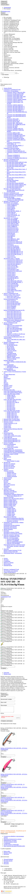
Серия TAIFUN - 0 (12, 213)
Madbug (6, 431)
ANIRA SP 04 (10, 398)
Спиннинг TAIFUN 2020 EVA (15, 105)
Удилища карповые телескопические (13, 194)
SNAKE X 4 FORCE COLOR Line (16, 334)
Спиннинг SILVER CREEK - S (15, 145)
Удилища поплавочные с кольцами (13, 195)
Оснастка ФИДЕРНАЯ (13, 539)
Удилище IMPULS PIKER (14, 198)
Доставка (6, 559)
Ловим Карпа (7, 479)
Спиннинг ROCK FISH (13, 121)
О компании (7, 561)
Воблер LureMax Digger (10, 500)
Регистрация (7, 8)
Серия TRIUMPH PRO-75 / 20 (15, 253)
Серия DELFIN (11, 233)
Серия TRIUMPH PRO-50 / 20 (15, 251)
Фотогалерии (7, 564)
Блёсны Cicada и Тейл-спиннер (12, 294)
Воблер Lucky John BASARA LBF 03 (13, 498)
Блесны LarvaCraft (8, 448)
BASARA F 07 (11, 406)
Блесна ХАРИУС (11, 307)
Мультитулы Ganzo (9, 465)
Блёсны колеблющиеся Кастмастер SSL (14, 310)
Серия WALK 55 (11, 216)
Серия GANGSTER (12, 265)
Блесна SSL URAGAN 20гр (14, 314)
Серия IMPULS (11, 236)
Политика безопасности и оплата (12, 839)
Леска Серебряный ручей (10, 322)
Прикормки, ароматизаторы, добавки (13, 522)
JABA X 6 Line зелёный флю (14, 325)
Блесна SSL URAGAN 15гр (14, 313)
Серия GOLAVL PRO (12, 267)
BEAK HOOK (10, 348)
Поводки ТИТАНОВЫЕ (13, 543)
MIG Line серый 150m (13, 331)
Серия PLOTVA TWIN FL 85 (14, 241)
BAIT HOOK (10, 346)
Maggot (6, 377)
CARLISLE (10, 352)
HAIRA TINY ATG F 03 (13, 412)
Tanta (5, 380)
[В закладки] (1, 591)
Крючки (6, 482)
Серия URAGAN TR (12, 286)
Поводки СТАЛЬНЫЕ (13, 540)
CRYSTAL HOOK (11, 350)
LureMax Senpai (11, 514)
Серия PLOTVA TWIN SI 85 (14, 271)
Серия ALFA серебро (12, 447)
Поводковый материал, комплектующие (14, 544)
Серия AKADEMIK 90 (13, 220)
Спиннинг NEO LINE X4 (13, 149)
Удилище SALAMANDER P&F (15, 200)
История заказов (8, 860)
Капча (2, 713)
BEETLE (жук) (8, 387)
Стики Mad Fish (8, 437)
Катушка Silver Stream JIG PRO (15, 163)
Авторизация (7, 7)
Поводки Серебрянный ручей (12, 536)
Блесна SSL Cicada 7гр (13, 296)
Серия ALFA (10, 445)
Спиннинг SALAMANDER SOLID (16, 114)
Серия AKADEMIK (12, 219)
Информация (4, 833)
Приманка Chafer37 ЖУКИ (11, 454)
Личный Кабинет (8, 859)
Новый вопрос (4, 694)
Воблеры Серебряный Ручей (11, 201)
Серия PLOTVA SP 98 (12, 229)
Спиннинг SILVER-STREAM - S (15, 109)
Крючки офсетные (8, 360)
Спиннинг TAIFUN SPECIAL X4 (16, 151)
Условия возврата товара (10, 841)
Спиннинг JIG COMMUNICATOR (16, 124)
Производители (8, 565)
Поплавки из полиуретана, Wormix (13, 533)
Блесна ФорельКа (11, 306)
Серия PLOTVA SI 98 (12, 230)
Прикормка (7, 486)
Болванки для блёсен (12, 521)
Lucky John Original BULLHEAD (12, 391)
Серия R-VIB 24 (11, 274)
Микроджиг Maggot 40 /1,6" (14, 496)
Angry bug (6, 430)
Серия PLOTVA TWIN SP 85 (14, 243)
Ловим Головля (8, 477)
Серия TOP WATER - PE (13, 215)
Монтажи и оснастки (9, 484)
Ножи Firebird (7, 459)
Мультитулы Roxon (9, 468)
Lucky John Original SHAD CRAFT (13, 392)
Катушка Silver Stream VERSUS (15, 186)
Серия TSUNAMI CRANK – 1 (15, 254)
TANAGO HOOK (11, 359)
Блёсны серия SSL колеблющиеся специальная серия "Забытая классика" (14, 319)
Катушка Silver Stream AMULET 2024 (17, 162)
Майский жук (7, 456)
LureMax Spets (10, 515)
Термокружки (10, 472)
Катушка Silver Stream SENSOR (15, 183)
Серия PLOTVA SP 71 (12, 232)
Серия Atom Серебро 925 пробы (12, 435)
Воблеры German (8, 422)
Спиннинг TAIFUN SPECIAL (15, 100)
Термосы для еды (11, 475)
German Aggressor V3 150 (10, 423)
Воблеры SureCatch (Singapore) (12, 420)
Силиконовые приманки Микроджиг (13, 494)
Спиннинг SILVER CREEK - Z (15, 110)
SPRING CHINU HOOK (13, 357)
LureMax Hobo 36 (11, 511)
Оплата (6, 558)
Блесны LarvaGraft (8, 497)
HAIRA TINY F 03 (12, 413)
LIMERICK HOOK (12, 354)
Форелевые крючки (9, 493)
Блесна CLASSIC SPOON (14, 321)
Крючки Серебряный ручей (11, 342)
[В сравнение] (2, 591)
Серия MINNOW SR (12, 240)
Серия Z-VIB (10, 292)
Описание (6, 672)
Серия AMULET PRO (13, 223)
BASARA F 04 (11, 403)
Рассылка (6, 863)
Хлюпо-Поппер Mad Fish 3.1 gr (12, 440)
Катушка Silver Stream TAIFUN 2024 (16, 165)
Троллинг (6, 549)
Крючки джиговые (9, 364)
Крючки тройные (8, 368)
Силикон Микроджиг (9, 374)
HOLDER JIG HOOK (12, 367)
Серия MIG (10, 237)
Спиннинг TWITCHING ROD (15, 95)
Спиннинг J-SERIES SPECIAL (15, 128)
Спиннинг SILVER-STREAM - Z (15, 106)
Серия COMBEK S (12, 205)
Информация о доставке (10, 840)
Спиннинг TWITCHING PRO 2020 (16, 96)
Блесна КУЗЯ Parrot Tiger (13, 304)
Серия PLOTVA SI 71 (12, 227)
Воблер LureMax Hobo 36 (10, 503)
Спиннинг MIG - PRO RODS (14, 123)
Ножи (5, 458)
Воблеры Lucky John (9, 389)
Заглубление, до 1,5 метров (11, 218)
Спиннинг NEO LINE (13, 119)
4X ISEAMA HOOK (12, 345)
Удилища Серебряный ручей (11, 193)
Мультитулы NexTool (9, 466)
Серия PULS (10, 244)
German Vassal (7, 427)
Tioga (5, 381)
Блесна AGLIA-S (11, 300)
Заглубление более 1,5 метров (12, 258)
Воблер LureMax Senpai (10, 504)
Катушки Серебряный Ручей (11, 159)
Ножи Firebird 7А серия (13, 461)
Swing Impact (7, 378)
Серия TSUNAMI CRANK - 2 (15, 282)
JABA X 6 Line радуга (13, 327)
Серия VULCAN (11, 257)
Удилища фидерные (9, 197)
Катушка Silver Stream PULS (14, 187)
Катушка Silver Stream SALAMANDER (12, 181)
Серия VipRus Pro (11, 289)
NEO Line (9, 332)
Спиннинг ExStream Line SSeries (15, 138)
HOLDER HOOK (11, 353)
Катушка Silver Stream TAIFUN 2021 (16, 184)
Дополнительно (5, 856)
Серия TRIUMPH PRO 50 (13, 250)
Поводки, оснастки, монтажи (11, 535)
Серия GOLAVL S (11, 268)
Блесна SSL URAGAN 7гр (14, 311)
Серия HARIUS (11, 234)
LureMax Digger (11, 508)
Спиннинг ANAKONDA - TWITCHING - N (14, 143)
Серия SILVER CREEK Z (13, 248)
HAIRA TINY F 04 (12, 415)
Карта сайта (7, 851)
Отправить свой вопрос (6, 720)
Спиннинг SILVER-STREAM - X (16, 107)
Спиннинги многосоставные (11, 148)
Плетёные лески (8, 324)
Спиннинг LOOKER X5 (13, 155)
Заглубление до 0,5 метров (11, 202)
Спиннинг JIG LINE (12, 126)
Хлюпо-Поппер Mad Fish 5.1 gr (12, 441)
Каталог (3, 13)
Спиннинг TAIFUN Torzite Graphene (16, 99)
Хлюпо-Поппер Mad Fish (10, 438)
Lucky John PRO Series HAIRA (12, 410)
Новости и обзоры (8, 562)
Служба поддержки (6, 848)
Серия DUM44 (11, 206)
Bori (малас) (7, 388)
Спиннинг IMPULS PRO (13, 132)
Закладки (6, 862)
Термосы (6, 469)
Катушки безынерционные (11, 160)
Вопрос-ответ (7, 674)
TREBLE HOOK (11, 370)
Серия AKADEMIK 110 (13, 222)
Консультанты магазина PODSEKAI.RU (14, 846)
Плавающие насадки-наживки (12, 525)
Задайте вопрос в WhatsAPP (11, 844)
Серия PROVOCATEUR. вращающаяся (14, 452)
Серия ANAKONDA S (13, 225)
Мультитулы (7, 462)
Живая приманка (8, 529)
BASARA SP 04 (11, 408)
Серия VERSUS (11, 287)
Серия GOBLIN (11, 208)
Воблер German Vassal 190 (11, 551)
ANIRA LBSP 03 (11, 396)
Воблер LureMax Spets (9, 505)
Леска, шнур (7, 483)
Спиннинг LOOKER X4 (13, 156)
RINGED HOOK (11, 356)
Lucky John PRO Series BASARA (12, 399)
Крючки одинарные (9, 343)
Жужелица (6, 455)
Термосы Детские (11, 473)
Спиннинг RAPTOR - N (13, 120)
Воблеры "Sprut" (8, 385)
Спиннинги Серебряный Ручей (12, 89)
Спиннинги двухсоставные (11, 91)
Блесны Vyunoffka (8, 442)
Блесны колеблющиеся (10, 444)
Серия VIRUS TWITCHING (14, 290)
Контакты (6, 854)
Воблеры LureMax (8, 507)
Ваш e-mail (3, 702)
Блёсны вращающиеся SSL (11, 299)
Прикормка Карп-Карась (10, 528)
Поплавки (6, 530)
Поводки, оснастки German (11, 537)
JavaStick (6, 375)
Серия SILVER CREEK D (14, 264)
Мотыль (6, 382)
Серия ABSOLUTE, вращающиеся (13, 449)
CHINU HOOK (11, 349)
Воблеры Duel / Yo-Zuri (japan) (12, 419)
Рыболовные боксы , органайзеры (13, 553)
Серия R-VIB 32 (11, 275)
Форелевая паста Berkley (10, 491)
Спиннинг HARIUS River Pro (15, 134)
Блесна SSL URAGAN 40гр (14, 317)
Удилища (6, 487)
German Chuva (7, 424)
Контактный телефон (6, 699)
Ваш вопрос (4, 705)
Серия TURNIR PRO (12, 283)
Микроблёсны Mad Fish (10, 516)
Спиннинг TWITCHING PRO (15, 98)
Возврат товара (8, 852)
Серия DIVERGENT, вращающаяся (13, 451)
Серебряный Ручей (6, 596)
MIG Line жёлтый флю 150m (14, 329)
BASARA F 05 (11, 405)
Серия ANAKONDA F (13, 204)
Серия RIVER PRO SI (12, 278)
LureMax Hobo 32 (11, 509)
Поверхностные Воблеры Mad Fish (13, 428)
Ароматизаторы (8, 523)
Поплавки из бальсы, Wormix (11, 532)
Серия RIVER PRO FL (13, 246)
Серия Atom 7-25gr (9, 434)
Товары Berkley (8, 88)
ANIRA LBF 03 (11, 395)
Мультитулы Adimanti (9, 463)
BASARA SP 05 (11, 409)
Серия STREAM (11, 212)
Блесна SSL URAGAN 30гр (14, 315)
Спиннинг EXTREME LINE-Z (15, 137)
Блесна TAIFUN (11, 308)
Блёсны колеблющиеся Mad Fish (15, 519)
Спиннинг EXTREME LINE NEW (16, 135)
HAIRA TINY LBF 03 (12, 416)
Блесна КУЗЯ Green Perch (13, 303)
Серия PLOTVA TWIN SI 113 (14, 261)
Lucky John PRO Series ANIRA (12, 394)
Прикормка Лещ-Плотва (10, 526)
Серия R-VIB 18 (11, 272)
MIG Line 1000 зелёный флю (14, 328)
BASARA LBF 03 (11, 401)
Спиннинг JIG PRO (12, 127)
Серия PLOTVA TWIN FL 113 (15, 260)
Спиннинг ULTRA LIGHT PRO (15, 93)
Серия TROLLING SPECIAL (14, 280)
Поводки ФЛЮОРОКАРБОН (15, 542)
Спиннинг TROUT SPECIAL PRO (16, 92)
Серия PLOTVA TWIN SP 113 (15, 262)
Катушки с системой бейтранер (12, 188)
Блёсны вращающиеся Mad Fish (15, 518)
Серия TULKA (11, 255)
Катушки (6, 480)
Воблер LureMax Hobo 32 (10, 501)
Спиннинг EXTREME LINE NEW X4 (17, 158)
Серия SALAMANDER (13, 247)
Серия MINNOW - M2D (13, 239)
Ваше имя (3, 696)
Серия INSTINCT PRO (13, 269)
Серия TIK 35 (10, 279)
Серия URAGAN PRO (13, 285)
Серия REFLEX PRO (12, 276)
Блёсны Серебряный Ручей (11, 293)
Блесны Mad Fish (8, 433)
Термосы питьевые (12, 476)
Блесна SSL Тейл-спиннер (14, 297)
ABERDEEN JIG (11, 366)
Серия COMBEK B (12, 226)
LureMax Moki (10, 512)
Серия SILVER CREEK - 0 (14, 211)
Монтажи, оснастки (9, 490)
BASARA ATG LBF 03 (13, 402)
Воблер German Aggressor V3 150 (12, 550)
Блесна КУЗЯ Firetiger (12, 301)
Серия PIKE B (10, 209)
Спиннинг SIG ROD (12, 146)
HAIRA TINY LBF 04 (12, 417)
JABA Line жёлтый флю (13, 335)
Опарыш (6, 384)
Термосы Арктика (8, 470)
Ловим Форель (8, 489)
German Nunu (7, 426)
